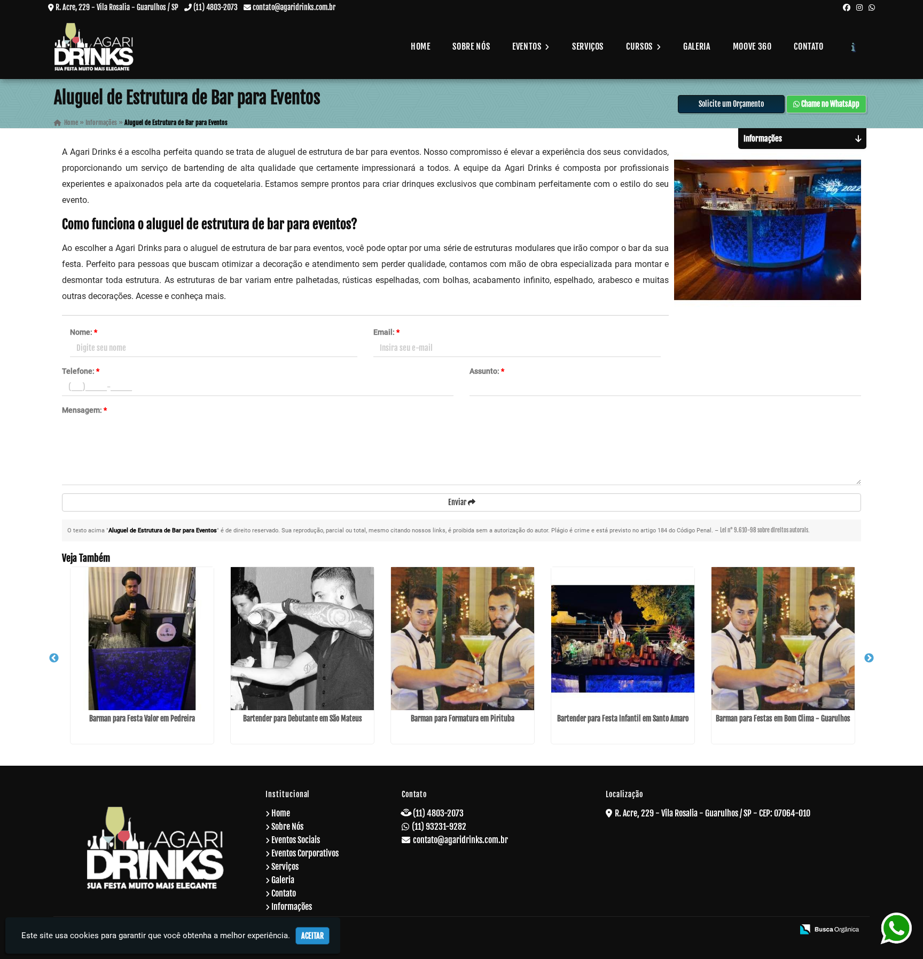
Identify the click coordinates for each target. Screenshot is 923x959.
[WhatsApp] (872, 7)
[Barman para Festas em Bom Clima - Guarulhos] (783, 638)
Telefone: (80, 371)
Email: (386, 332)
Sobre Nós (471, 46)
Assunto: (487, 371)
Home (421, 46)
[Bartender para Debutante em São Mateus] (302, 638)
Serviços (588, 46)
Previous (54, 658)
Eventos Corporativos (305, 853)
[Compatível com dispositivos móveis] (780, 930)
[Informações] (853, 46)
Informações (291, 906)
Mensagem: (84, 410)
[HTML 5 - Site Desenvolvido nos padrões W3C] (708, 930)
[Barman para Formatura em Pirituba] (462, 638)
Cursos (640, 46)
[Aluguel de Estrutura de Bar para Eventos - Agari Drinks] (94, 46)
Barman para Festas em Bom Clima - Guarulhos (783, 718)
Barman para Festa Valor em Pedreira (142, 718)
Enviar (458, 502)
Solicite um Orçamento (731, 103)
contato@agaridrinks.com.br (294, 7)
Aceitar (312, 935)
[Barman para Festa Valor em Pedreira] (142, 638)
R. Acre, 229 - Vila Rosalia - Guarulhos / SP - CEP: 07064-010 (712, 813)
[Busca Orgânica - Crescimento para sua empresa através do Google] (829, 928)
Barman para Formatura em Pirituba (462, 718)
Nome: (83, 332)
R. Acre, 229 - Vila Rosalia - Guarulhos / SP (117, 7)
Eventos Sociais (295, 840)
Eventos (527, 46)
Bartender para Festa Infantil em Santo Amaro (623, 718)
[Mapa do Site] (680, 930)
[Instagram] (859, 7)
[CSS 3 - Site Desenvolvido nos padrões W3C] (744, 930)
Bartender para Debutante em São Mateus (302, 718)
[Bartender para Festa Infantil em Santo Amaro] (622, 638)
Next (869, 658)
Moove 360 (752, 46)
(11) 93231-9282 (439, 826)
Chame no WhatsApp (829, 103)
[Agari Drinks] (155, 848)
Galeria (696, 46)
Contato (808, 46)
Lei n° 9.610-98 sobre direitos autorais (764, 530)
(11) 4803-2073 (215, 7)
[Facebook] (846, 7)
